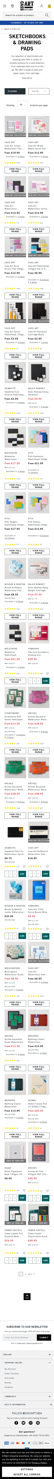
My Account (10, 1369)
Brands (8, 1383)
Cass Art (7, 1354)
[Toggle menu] (5, 6)
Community (10, 1396)
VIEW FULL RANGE (15, 170)
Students (9, 1387)
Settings (27, 1469)
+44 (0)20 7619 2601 (39, 1435)
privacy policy (21, 1343)
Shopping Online (13, 1363)
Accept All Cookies (27, 1474)
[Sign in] (42, 6)
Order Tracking (12, 1373)
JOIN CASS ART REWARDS (27, 23)
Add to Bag (46, 681)
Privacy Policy (39, 1462)
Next (30, 1274)
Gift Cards (9, 1378)
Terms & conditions (32, 1343)
